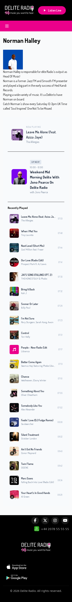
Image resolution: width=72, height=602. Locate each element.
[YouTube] (65, 520)
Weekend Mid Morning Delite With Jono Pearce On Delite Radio (44, 180)
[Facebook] (35, 520)
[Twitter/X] (45, 520)
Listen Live (54, 10)
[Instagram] (55, 520)
